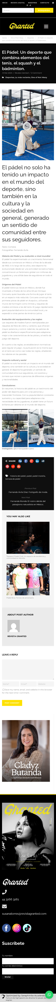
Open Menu (46, 26)
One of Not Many (17, 38)
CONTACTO (44, 3)
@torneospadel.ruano (23, 448)
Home (4, 38)
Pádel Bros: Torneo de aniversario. (20, 598)
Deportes (30, 38)
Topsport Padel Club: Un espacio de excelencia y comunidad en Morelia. (26, 557)
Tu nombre (7, 955)
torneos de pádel (12, 479)
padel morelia (39, 476)
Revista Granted (22, 73)
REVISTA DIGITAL (18, 3)
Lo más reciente (22, 77)
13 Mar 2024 (7, 73)
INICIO (4, 3)
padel (29, 476)
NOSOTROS (32, 3)
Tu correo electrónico (12, 966)
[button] (49, 995)
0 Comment (36, 73)
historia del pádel (18, 476)
